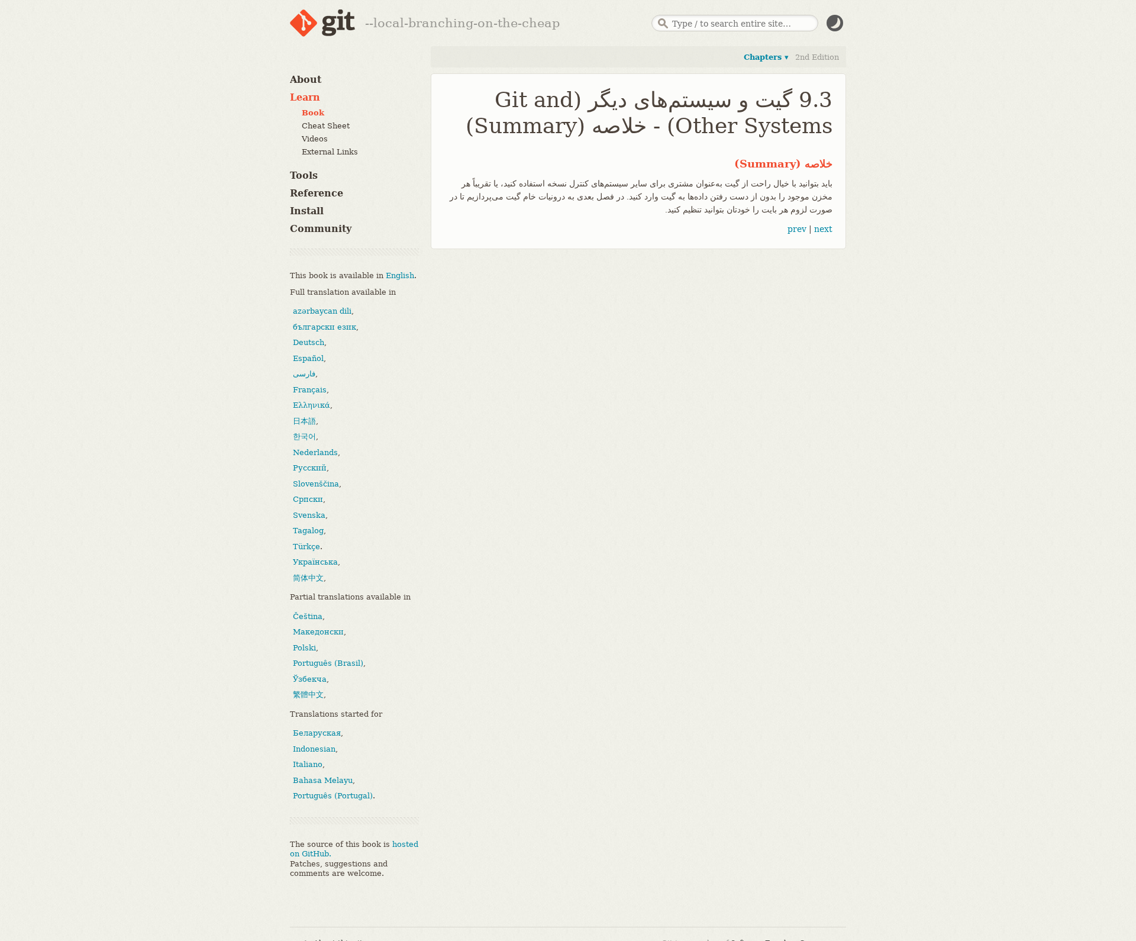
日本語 (304, 421)
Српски (308, 499)
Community (320, 228)
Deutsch (308, 342)
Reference (316, 193)
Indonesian (314, 749)
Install (307, 211)
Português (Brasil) (328, 663)
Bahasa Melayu (323, 780)
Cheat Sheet (326, 125)
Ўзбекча (310, 679)
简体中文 (308, 577)
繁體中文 (308, 694)
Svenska (309, 515)
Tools (304, 175)
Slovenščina (316, 483)
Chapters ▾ (766, 57)
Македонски (318, 631)
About (305, 79)
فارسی (304, 373)
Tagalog (308, 530)
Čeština (307, 616)
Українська (315, 561)
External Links (330, 151)
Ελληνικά (311, 405)
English (400, 275)
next (823, 229)
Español (308, 358)
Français (310, 389)
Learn (305, 97)
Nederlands (315, 452)
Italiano (307, 764)
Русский (310, 467)
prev (797, 229)
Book (313, 112)
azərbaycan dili (322, 311)
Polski (304, 647)
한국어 (304, 436)
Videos (315, 138)
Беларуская (317, 733)
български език (324, 327)
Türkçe (306, 546)
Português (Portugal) (333, 795)
